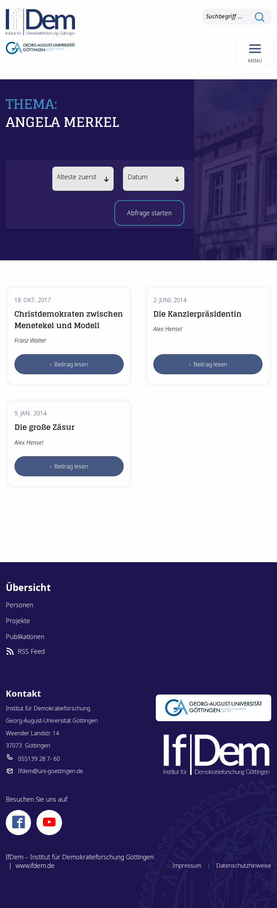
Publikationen (25, 636)
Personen (19, 604)
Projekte (18, 620)
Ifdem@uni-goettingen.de (50, 771)
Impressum (186, 865)
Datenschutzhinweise (243, 865)
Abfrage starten (149, 215)
